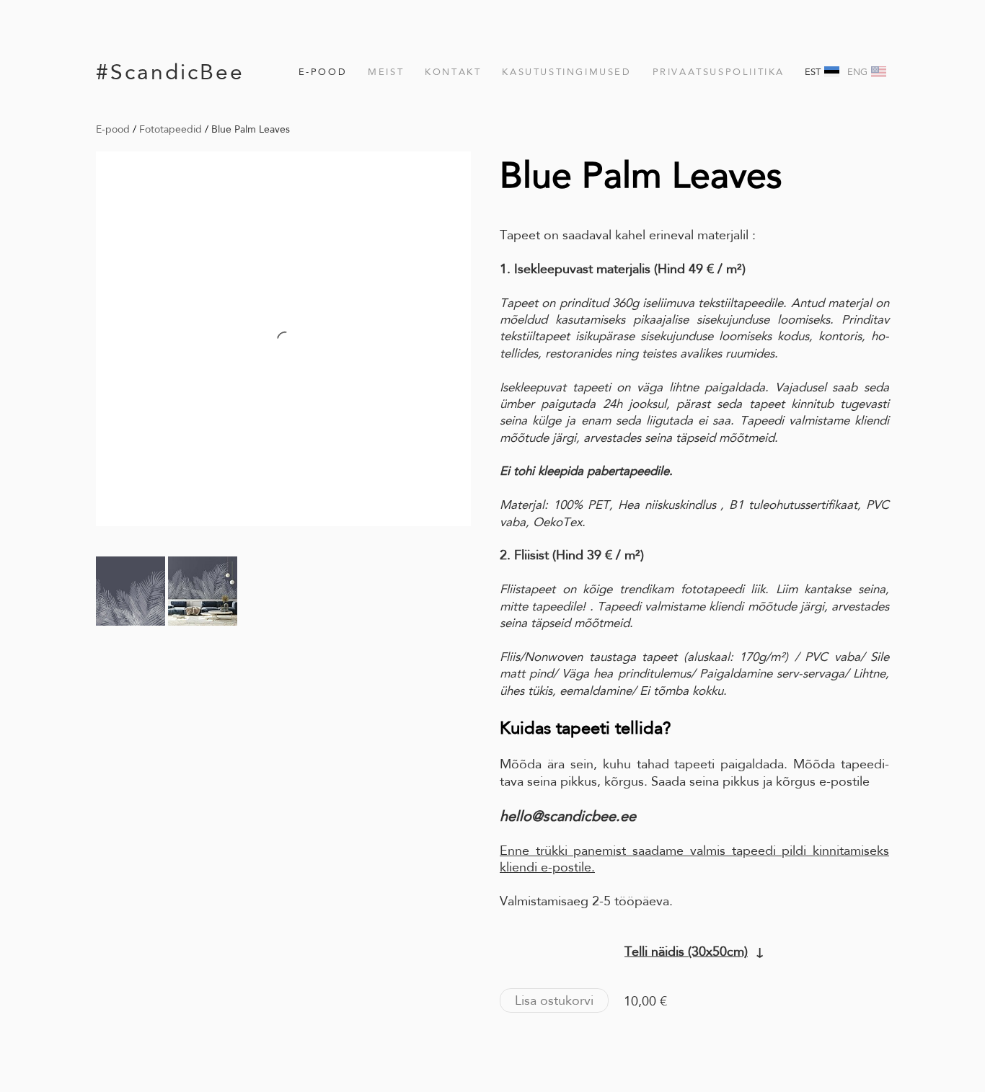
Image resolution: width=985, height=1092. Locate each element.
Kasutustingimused (566, 71)
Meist (386, 71)
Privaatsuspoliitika (719, 71)
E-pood (323, 71)
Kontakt (453, 71)
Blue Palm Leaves (250, 129)
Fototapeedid (170, 129)
